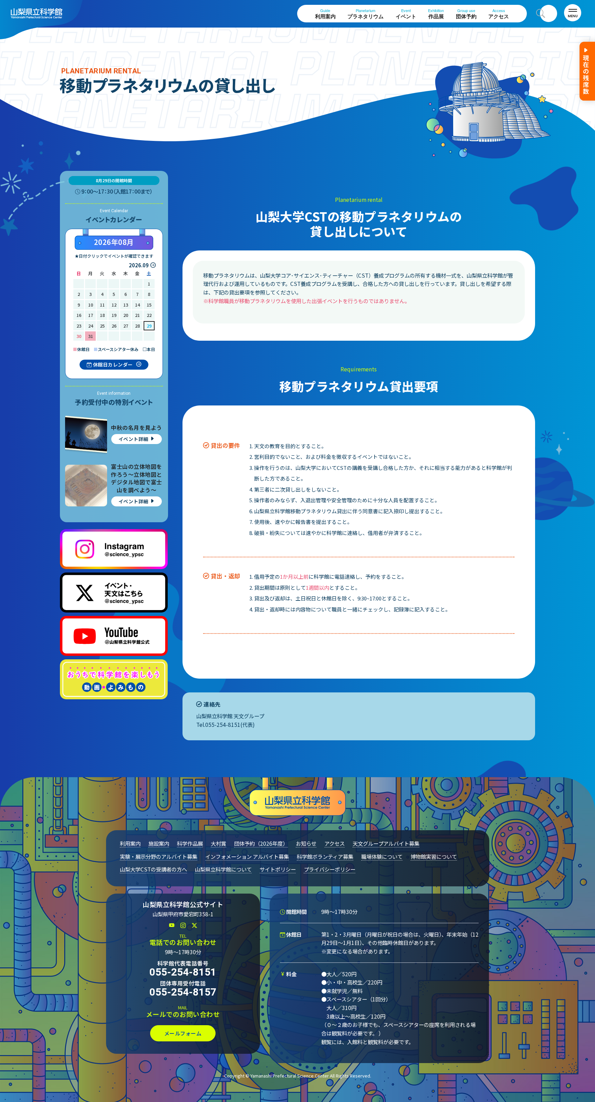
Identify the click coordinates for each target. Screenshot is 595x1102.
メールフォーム (183, 1033)
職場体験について (382, 856)
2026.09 (139, 265)
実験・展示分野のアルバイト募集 (158, 856)
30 (78, 336)
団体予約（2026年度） (261, 843)
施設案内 (158, 843)
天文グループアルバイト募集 (386, 843)
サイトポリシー (278, 869)
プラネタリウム (365, 14)
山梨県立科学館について (223, 869)
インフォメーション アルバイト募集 (247, 856)
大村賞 (218, 843)
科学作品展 (190, 843)
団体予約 (466, 14)
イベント (406, 14)
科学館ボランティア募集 (325, 856)
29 (149, 325)
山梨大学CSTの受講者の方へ (153, 869)
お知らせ (306, 843)
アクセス (498, 14)
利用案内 (325, 14)
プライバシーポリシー (329, 869)
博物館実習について (433, 856)
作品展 (436, 14)
